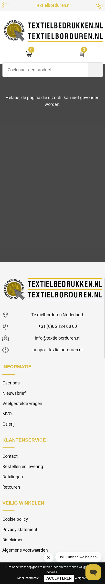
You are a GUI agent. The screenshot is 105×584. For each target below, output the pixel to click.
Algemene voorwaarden (25, 550)
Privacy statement (19, 529)
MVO (7, 413)
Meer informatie (28, 578)
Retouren (11, 487)
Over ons (11, 383)
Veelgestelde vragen (22, 403)
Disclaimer (12, 539)
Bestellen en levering (22, 466)
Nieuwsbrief (14, 393)
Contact (10, 456)
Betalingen (12, 476)
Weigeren (81, 578)
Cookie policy (15, 519)
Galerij (8, 424)
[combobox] (45, 70)
